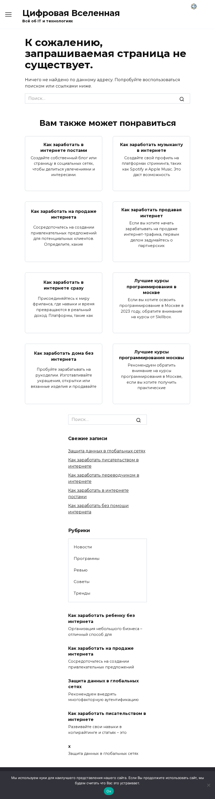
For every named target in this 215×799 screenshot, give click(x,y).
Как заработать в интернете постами (63, 147)
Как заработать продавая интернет (151, 212)
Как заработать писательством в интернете (107, 716)
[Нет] (208, 785)
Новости (83, 546)
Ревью (81, 570)
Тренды (82, 593)
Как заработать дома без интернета (63, 356)
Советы (81, 581)
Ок (108, 791)
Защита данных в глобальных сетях (106, 451)
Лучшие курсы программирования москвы (151, 354)
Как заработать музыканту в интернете (151, 147)
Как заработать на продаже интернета (63, 214)
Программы (86, 558)
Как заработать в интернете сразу (64, 285)
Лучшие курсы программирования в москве (151, 286)
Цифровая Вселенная (71, 13)
